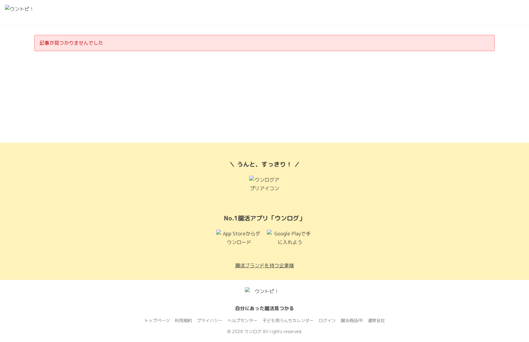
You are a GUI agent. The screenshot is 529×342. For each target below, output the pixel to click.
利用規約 (183, 320)
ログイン (327, 320)
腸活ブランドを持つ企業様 (264, 265)
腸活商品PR (352, 320)
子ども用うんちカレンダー (288, 320)
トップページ (157, 320)
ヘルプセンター (242, 320)
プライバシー (210, 320)
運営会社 (376, 320)
